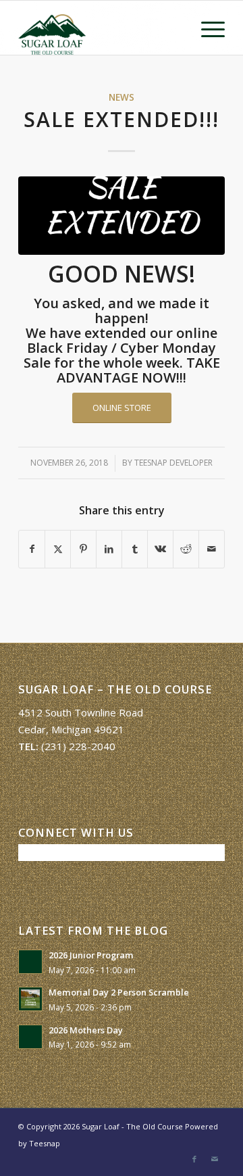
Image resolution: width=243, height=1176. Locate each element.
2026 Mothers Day (86, 1030)
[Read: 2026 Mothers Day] (30, 1037)
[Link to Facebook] (194, 1159)
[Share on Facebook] (32, 549)
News (121, 97)
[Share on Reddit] (185, 549)
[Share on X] (57, 549)
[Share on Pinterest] (83, 549)
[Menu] (206, 28)
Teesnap (44, 1143)
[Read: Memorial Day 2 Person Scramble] (30, 999)
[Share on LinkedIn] (109, 549)
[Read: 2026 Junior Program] (30, 962)
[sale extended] (121, 215)
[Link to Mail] (215, 1159)
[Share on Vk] (160, 549)
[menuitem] (206, 28)
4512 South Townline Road (80, 712)
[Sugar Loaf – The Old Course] (101, 28)
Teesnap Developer (173, 462)
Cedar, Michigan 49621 (71, 729)
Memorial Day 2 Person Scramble (119, 992)
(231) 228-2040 (78, 746)
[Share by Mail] (211, 549)
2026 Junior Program (91, 955)
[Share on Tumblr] (134, 549)
